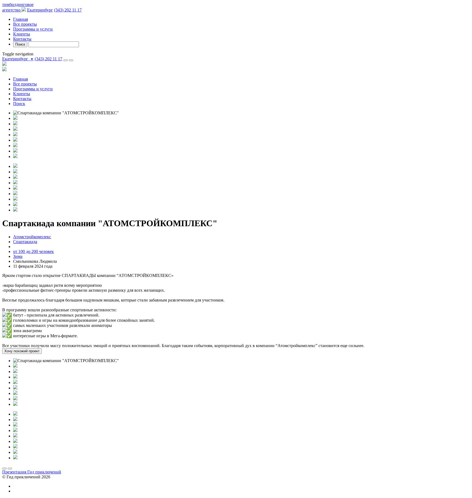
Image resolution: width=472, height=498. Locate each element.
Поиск (20, 44)
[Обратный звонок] (65, 60)
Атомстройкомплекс (32, 236)
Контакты (22, 39)
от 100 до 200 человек (33, 251)
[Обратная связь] (71, 60)
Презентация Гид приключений (31, 472)
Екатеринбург (40, 10)
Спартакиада (25, 241)
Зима (17, 256)
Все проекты (25, 24)
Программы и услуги (33, 29)
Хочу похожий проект (22, 351)
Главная (20, 19)
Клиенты (21, 34)
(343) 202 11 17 (68, 10)
